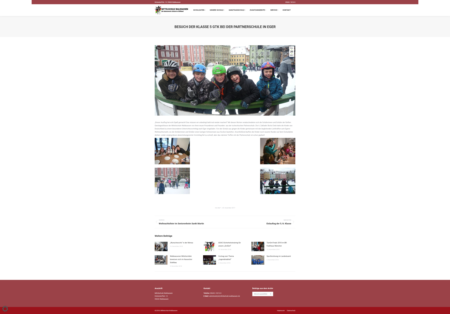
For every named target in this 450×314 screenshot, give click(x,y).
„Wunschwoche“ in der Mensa (181, 243)
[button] (5, 309)
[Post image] (161, 246)
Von (218, 208)
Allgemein (160, 48)
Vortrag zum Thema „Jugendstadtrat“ (226, 257)
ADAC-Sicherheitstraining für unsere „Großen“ (229, 244)
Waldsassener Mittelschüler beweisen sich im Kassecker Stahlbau (181, 259)
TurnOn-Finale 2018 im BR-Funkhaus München (277, 244)
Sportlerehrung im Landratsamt (279, 256)
